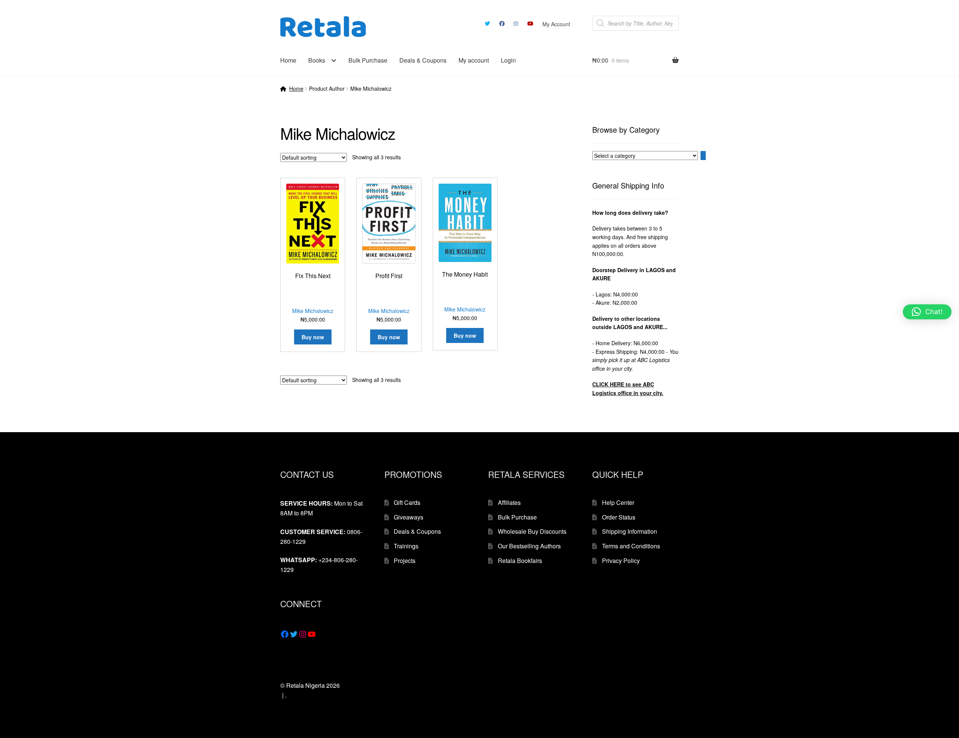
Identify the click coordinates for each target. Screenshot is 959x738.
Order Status (618, 517)
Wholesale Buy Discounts (532, 531)
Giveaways (408, 517)
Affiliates (509, 502)
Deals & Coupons (423, 60)
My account (474, 60)
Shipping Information (629, 531)
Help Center (618, 502)
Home (288, 60)
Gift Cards (407, 502)
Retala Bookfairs (520, 560)
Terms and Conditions (631, 546)
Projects (404, 560)
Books (316, 60)
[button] (927, 311)
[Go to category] (703, 155)
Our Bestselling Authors (529, 546)
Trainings (406, 546)
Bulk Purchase (367, 60)
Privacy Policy (621, 560)
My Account (556, 24)
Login (508, 60)
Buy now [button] (313, 337)
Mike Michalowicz (312, 310)
